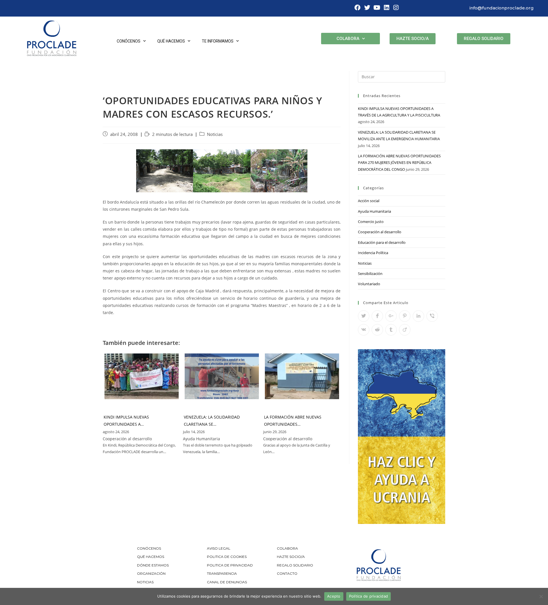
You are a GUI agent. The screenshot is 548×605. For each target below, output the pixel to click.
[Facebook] (357, 8)
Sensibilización (370, 273)
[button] (413, 38)
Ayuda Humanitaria (374, 211)
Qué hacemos (171, 41)
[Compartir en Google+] (391, 316)
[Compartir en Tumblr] (391, 329)
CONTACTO (287, 573)
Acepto (334, 596)
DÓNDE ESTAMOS (153, 565)
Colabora (348, 38)
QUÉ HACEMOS (150, 556)
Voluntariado (369, 283)
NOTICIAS (145, 582)
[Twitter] (367, 8)
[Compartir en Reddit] (377, 329)
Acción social (368, 200)
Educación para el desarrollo (382, 242)
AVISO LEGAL (218, 548)
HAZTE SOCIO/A (291, 556)
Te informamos (217, 41)
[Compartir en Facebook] (377, 316)
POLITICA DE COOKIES (227, 556)
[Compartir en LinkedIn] (418, 316)
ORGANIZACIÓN (151, 573)
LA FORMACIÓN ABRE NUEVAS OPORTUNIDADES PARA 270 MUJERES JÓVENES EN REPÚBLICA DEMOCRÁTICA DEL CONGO (399, 162)
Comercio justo (371, 221)
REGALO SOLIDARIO (295, 565)
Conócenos (128, 41)
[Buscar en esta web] (401, 76)
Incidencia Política (373, 252)
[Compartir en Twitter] (363, 316)
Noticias (215, 134)
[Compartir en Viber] (432, 316)
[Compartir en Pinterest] (404, 316)
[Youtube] (377, 8)
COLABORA (287, 548)
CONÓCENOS (149, 548)
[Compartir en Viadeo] (404, 329)
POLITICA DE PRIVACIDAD (230, 565)
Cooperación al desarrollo (379, 231)
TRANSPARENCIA (222, 573)
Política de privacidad (368, 596)
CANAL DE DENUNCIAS (227, 582)
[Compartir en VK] (363, 329)
